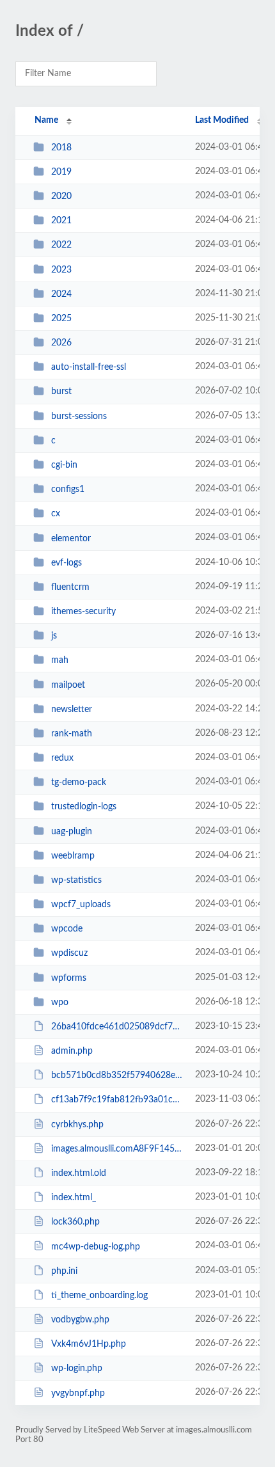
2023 (61, 270)
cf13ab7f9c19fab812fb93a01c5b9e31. (117, 1099)
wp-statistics (76, 880)
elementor (71, 538)
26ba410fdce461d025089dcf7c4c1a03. (117, 1026)
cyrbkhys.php (77, 1124)
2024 (61, 294)
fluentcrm (70, 587)
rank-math (71, 733)
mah (59, 660)
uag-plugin (71, 831)
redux (62, 758)
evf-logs (66, 563)
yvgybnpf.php (78, 1392)
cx (55, 513)
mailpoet (68, 684)
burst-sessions (79, 416)
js (54, 635)
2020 (61, 196)
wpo (59, 1002)
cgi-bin (64, 465)
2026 (61, 342)
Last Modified (222, 120)
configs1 (67, 489)
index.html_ (73, 1197)
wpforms (68, 978)
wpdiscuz (69, 953)
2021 (61, 220)
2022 (61, 245)
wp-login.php (76, 1368)
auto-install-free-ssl (88, 367)
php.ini (64, 1271)
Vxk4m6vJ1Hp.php (88, 1344)
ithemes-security (83, 611)
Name (46, 120)
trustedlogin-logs (83, 806)
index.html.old (78, 1173)
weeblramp (73, 856)
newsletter (71, 709)
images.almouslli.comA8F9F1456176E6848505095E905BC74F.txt (117, 1149)
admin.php (72, 1051)
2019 (61, 172)
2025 (61, 318)
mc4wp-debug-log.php (95, 1246)
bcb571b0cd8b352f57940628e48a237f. (117, 1075)
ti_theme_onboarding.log (99, 1295)
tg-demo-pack (78, 782)
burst (61, 391)
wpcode (66, 928)
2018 (61, 147)
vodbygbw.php (80, 1319)
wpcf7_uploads (81, 904)
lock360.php (75, 1221)
